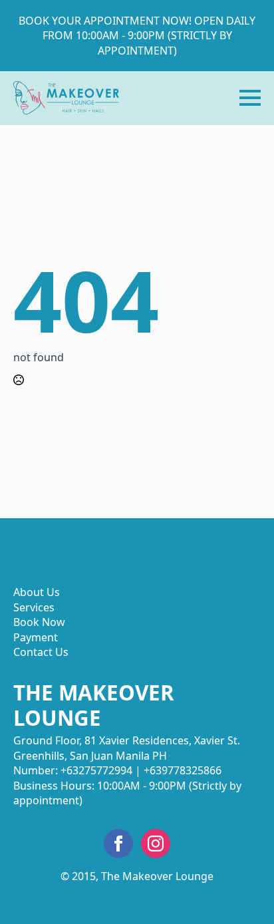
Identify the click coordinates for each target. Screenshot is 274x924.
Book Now (39, 622)
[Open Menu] (250, 97)
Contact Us (40, 652)
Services (34, 607)
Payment (35, 637)
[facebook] (118, 843)
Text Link (66, 97)
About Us (36, 592)
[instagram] (155, 843)
